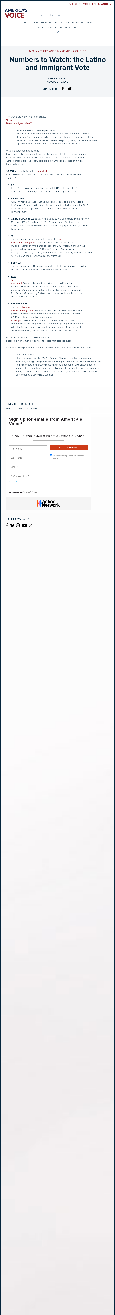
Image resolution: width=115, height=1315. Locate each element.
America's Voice (90, 4)
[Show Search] (58, 32)
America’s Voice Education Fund (57, 27)
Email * (14, 465)
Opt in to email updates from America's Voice (68, 457)
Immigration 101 (74, 22)
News (89, 22)
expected (42, 171)
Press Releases (42, 22)
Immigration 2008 (68, 51)
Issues (58, 22)
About (26, 22)
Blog (83, 51)
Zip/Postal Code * (19, 474)
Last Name (16, 456)
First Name (16, 447)
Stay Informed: (51, 14)
